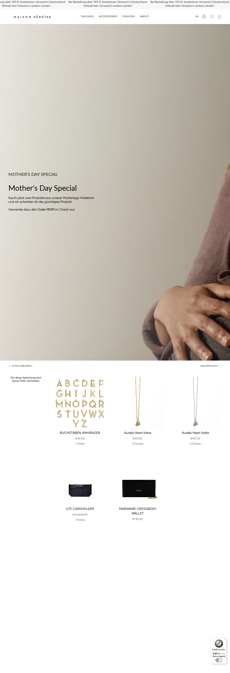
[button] (87, 17)
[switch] (219, 660)
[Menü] (225, 640)
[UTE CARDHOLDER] (80, 479)
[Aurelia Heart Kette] (138, 403)
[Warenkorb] (219, 17)
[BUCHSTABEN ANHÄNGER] (80, 403)
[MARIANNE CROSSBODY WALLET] (138, 479)
